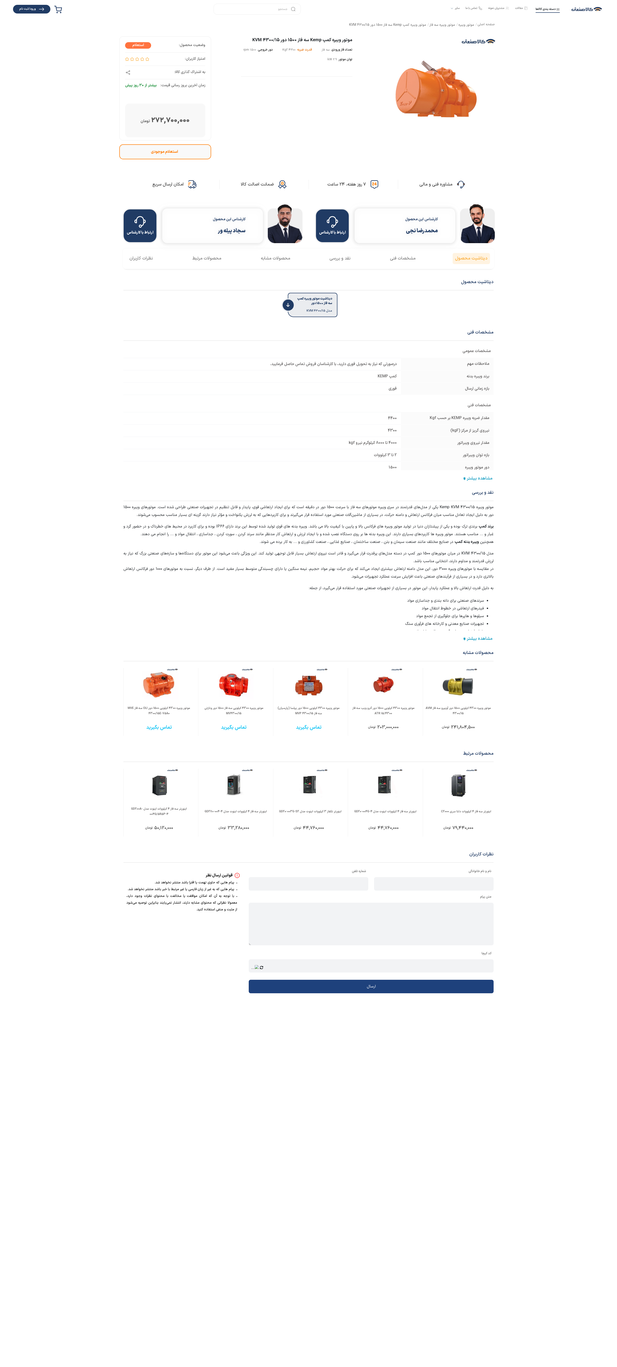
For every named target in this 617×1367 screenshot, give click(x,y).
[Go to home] (486, 24)
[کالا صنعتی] (586, 9)
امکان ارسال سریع (168, 184)
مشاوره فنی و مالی (435, 184)
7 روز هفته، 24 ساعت (346, 184)
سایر (457, 8)
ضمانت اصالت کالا (257, 184)
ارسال (371, 986)
